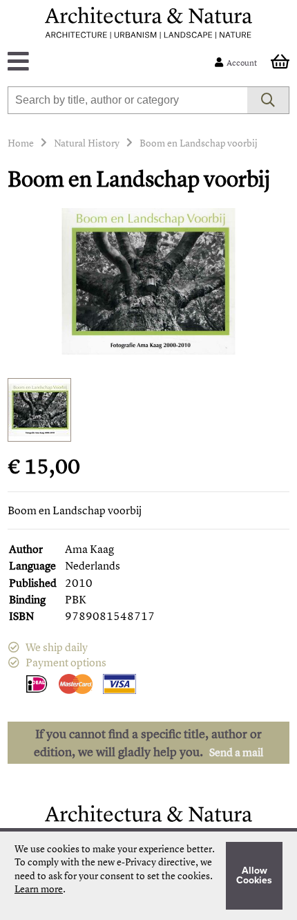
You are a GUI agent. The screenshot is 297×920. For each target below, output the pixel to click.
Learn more (39, 888)
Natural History (86, 142)
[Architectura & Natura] (148, 23)
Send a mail (236, 752)
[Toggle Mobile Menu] (114, 62)
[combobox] (128, 100)
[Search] (268, 100)
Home (21, 142)
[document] (148, 876)
